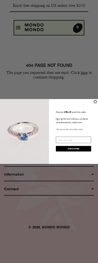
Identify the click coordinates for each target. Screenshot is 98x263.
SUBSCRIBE (74, 149)
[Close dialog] (95, 101)
